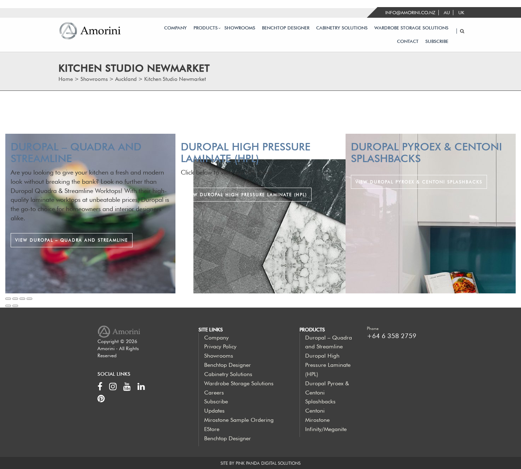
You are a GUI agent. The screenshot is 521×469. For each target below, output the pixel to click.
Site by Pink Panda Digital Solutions (260, 463)
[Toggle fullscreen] (22, 299)
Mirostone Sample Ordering (239, 419)
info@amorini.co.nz (410, 12)
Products (206, 28)
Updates (214, 410)
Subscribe (436, 41)
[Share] (15, 299)
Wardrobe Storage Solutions (411, 28)
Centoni (315, 410)
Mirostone (317, 419)
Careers (214, 392)
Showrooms (239, 28)
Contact (408, 41)
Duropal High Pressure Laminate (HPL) (328, 364)
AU (447, 12)
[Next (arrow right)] (15, 306)
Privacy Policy (220, 346)
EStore (211, 429)
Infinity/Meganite (326, 429)
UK (461, 12)
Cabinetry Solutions (342, 28)
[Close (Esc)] (8, 299)
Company (175, 28)
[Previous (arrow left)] (8, 306)
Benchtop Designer (285, 28)
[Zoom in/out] (29, 299)
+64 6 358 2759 (391, 336)
